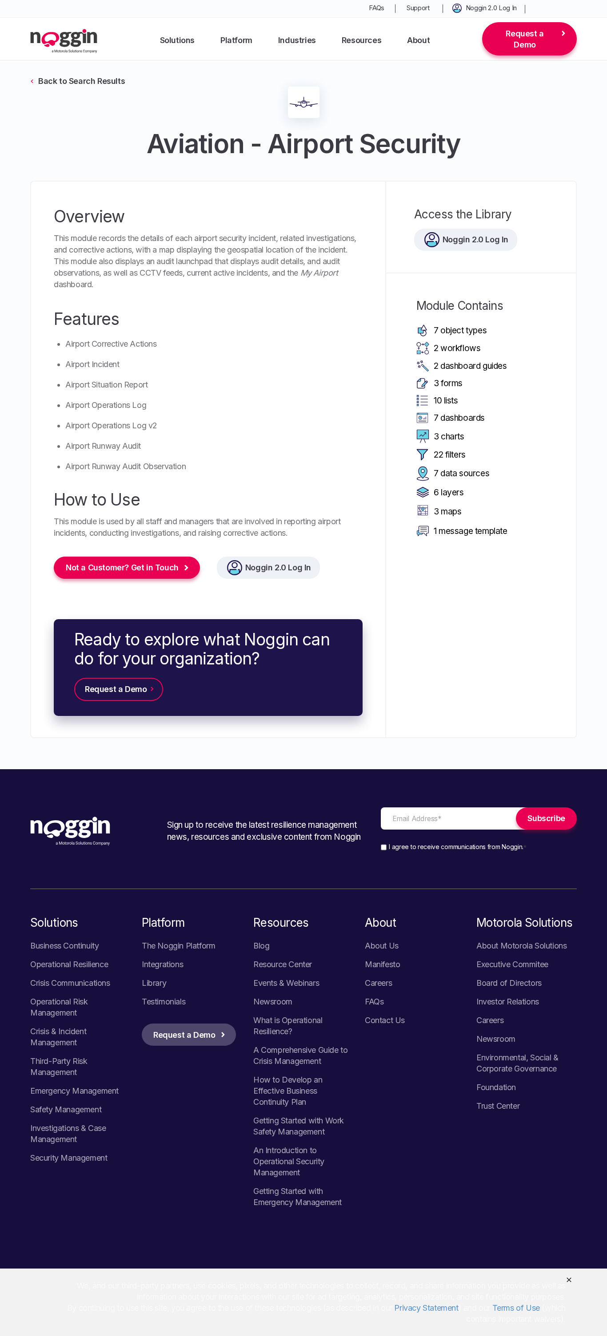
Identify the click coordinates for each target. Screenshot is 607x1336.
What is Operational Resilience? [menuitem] (287, 1026)
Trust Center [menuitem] (497, 1106)
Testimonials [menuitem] (163, 1001)
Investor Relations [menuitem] (507, 1001)
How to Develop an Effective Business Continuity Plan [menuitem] (287, 1091)
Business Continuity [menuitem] (64, 945)
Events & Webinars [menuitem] (286, 983)
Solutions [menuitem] (177, 40)
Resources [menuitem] (361, 40)
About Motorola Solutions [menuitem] (521, 945)
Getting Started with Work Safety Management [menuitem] (298, 1126)
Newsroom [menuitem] (272, 1001)
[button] (569, 1280)
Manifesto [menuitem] (382, 964)
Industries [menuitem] (297, 40)
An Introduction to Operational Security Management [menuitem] (288, 1161)
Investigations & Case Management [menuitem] (68, 1133)
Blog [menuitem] (261, 945)
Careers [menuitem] (378, 983)
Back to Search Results (81, 81)
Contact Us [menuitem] (385, 1020)
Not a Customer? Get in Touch (122, 567)
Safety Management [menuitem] (65, 1109)
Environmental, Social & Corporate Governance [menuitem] (517, 1063)
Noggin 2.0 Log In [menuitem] (491, 8)
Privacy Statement (426, 1307)
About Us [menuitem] (382, 945)
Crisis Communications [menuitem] (70, 983)
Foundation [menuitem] (496, 1087)
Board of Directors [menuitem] (509, 983)
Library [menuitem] (154, 983)
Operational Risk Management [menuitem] (59, 1007)
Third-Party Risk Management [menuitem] (59, 1066)
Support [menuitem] (418, 8)
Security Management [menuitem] (68, 1157)
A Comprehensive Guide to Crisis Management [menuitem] (300, 1055)
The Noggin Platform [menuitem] (178, 945)
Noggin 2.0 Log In (278, 567)
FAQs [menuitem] (376, 8)
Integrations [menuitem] (162, 964)
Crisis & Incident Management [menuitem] (58, 1037)
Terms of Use (516, 1307)
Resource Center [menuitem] (282, 964)
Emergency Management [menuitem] (74, 1090)
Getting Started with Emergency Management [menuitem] (297, 1196)
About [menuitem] (418, 40)
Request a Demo (524, 39)
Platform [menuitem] (236, 40)
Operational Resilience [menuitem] (69, 964)
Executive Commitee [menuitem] (512, 964)
